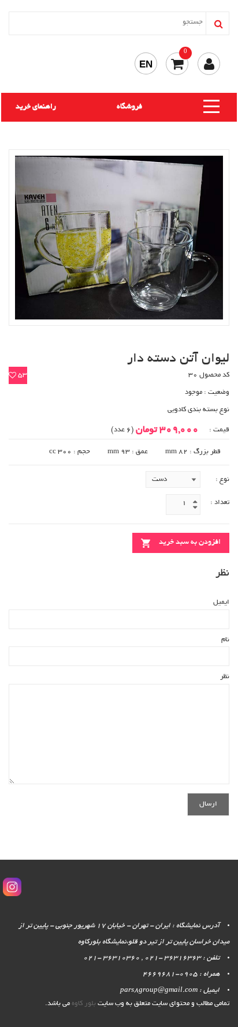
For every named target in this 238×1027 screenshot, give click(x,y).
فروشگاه (129, 107)
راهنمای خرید (36, 107)
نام (225, 640)
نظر (224, 676)
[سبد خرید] (177, 63)
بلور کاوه (84, 1003)
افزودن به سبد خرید (190, 543)
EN (146, 64)
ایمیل (221, 602)
